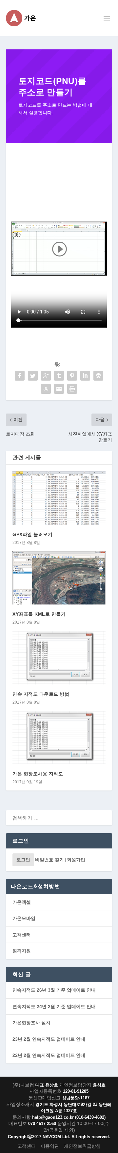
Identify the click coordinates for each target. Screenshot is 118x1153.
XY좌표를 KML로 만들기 (39, 614)
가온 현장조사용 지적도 (37, 773)
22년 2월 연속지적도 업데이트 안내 (48, 1055)
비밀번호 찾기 (49, 859)
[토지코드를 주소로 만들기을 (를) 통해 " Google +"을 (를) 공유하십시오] (45, 375)
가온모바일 (23, 918)
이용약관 (50, 1146)
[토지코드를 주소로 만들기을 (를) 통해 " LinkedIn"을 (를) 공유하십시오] (85, 375)
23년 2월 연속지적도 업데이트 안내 (48, 1039)
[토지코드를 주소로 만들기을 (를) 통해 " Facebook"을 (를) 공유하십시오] (19, 375)
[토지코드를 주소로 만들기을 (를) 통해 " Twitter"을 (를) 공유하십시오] (32, 375)
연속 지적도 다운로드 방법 (40, 694)
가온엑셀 (21, 902)
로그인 (23, 859)
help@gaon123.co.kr (53, 1117)
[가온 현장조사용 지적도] (59, 737)
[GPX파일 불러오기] (59, 497)
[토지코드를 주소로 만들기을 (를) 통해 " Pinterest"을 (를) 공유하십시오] (72, 375)
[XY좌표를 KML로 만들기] (59, 577)
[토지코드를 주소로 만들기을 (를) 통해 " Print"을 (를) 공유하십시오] (72, 388)
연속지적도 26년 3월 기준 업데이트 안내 (54, 990)
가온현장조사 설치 (31, 1022)
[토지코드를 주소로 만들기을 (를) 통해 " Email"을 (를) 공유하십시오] (59, 388)
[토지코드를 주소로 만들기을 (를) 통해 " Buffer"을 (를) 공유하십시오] (98, 375)
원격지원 (21, 950)
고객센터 (21, 934)
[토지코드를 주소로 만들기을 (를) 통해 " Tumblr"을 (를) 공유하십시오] (59, 375)
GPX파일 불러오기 (32, 534)
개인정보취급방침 (82, 1146)
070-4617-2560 (42, 1123)
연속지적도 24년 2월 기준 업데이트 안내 (54, 1006)
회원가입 (76, 859)
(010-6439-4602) (90, 1117)
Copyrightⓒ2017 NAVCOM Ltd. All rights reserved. (59, 1136)
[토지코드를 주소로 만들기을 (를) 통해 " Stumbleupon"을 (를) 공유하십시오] (45, 388)
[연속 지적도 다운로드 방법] (59, 657)
